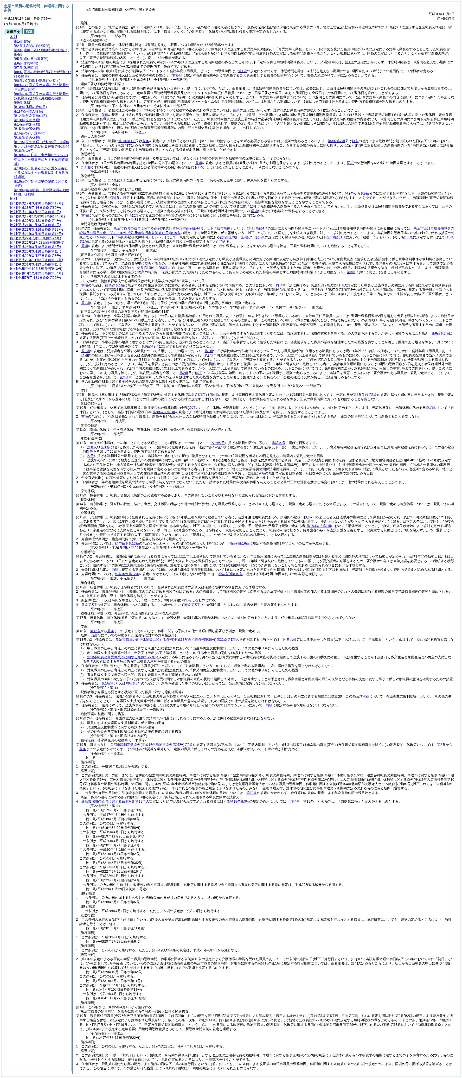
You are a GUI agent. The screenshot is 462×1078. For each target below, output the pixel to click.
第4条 (245, 237)
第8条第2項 (440, 333)
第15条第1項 (114, 285)
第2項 (184, 373)
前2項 (85, 303)
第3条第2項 (336, 141)
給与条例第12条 (127, 543)
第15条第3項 (239, 801)
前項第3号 (133, 683)
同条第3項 (192, 605)
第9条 (115, 198)
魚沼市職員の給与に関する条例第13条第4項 (191, 228)
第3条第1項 (127, 141)
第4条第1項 (117, 180)
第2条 (349, 193)
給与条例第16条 (230, 574)
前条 (236, 110)
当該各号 (278, 443)
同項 (350, 163)
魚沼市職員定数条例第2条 (151, 745)
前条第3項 (89, 605)
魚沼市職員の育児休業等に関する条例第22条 (121, 657)
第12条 (95, 631)
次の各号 (218, 443)
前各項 (177, 75)
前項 (105, 115)
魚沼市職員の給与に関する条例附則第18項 (113, 801)
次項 (261, 473)
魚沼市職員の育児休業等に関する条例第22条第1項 (176, 639)
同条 (286, 639)
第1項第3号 (110, 683)
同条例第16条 (239, 543)
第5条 (364, 193)
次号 (90, 447)
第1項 (349, 62)
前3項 (85, 351)
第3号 (105, 447)
